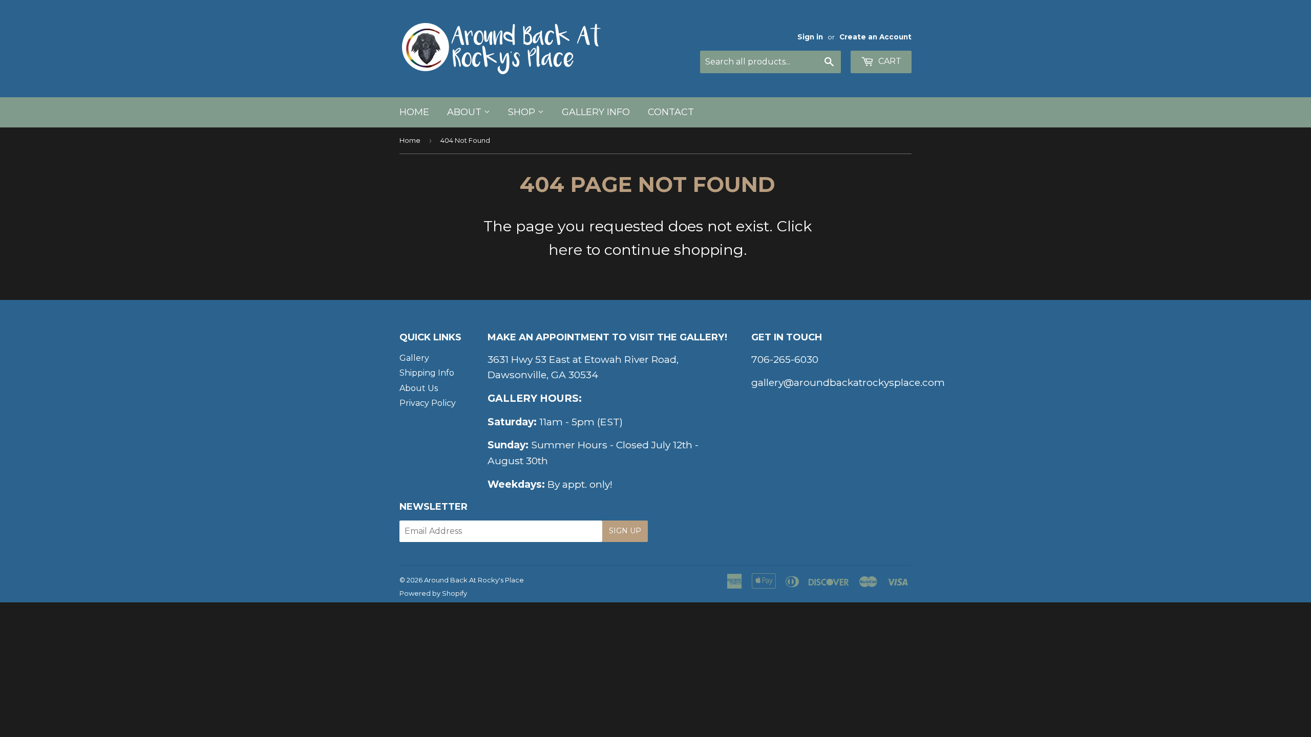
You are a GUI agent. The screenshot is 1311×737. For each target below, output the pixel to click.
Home (414, 112)
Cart (888, 61)
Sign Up (625, 530)
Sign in (810, 37)
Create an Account (875, 37)
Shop (523, 112)
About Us (418, 388)
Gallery (414, 358)
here (565, 249)
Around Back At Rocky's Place (474, 580)
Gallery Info (596, 112)
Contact (671, 112)
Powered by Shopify (433, 593)
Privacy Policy (427, 403)
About (465, 112)
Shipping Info (426, 373)
